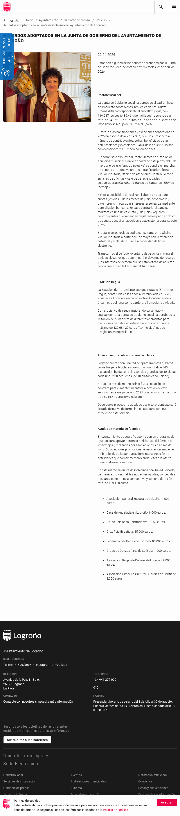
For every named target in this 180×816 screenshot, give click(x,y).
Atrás (11, 21)
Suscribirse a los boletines (27, 740)
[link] (161, 7)
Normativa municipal (152, 775)
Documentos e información (156, 794)
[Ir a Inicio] (7, 7)
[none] (173, 7)
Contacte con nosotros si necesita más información (38, 701)
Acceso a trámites (15, 794)
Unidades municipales (26, 755)
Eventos (76, 775)
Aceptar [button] (167, 802)
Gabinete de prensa (16, 788)
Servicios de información (19, 781)
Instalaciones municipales (88, 781)
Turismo (76, 788)
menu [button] (173, 6)
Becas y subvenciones (153, 788)
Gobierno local (13, 775)
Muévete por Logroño (85, 794)
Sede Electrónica (20, 763)
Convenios (145, 781)
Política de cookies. (116, 810)
